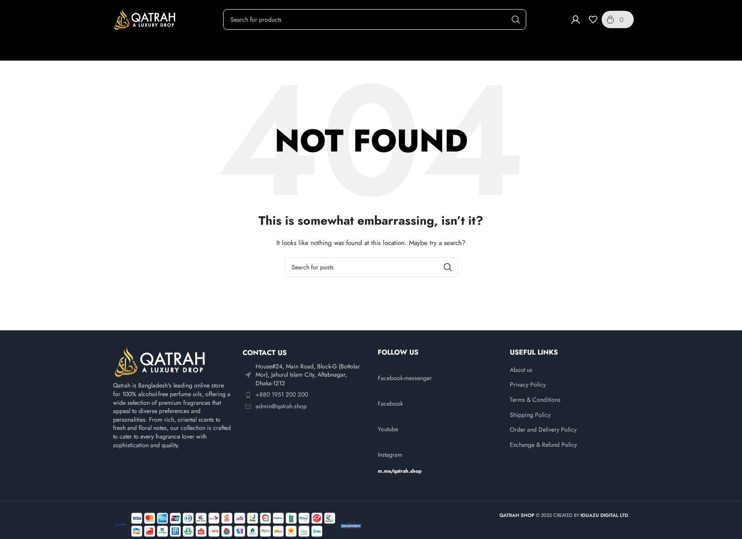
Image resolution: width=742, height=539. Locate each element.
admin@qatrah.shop (281, 406)
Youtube (388, 429)
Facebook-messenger (405, 378)
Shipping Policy (530, 415)
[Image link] (160, 361)
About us (521, 370)
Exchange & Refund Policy (543, 445)
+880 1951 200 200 (282, 394)
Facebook (390, 403)
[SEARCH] (516, 19)
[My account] (575, 19)
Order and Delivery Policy (543, 430)
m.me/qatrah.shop (399, 471)
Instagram (390, 454)
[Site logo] (145, 18)
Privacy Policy (528, 385)
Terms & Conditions (535, 400)
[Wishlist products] (593, 19)
